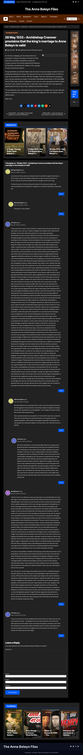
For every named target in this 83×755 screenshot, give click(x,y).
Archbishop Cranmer (25, 50)
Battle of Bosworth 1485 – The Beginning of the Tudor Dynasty (50, 736)
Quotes (21, 21)
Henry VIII (66, 712)
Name (7, 674)
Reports (44, 17)
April (58, 79)
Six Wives (74, 712)
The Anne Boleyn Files (41, 9)
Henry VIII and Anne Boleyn (15, 68)
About (11, 17)
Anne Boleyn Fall (12, 130)
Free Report (54, 17)
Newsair (46, 752)
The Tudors (48, 712)
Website (7, 685)
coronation (8, 58)
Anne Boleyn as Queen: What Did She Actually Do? (31, 734)
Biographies (27, 17)
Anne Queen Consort (12, 32)
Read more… (9, 99)
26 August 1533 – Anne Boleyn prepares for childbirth (12, 735)
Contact (29, 21)
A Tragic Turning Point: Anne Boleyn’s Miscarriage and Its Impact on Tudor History (14, 154)
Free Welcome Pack (75, 50)
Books (19, 17)
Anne (36, 17)
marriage (37, 65)
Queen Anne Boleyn (20, 58)
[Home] (5, 19)
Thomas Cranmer (37, 50)
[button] (79, 19)
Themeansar (54, 752)
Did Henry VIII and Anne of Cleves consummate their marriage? (68, 736)
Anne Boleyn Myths (13, 133)
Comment (8, 649)
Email (7, 679)
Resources (12, 21)
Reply (61, 194)
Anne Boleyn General (14, 712)
